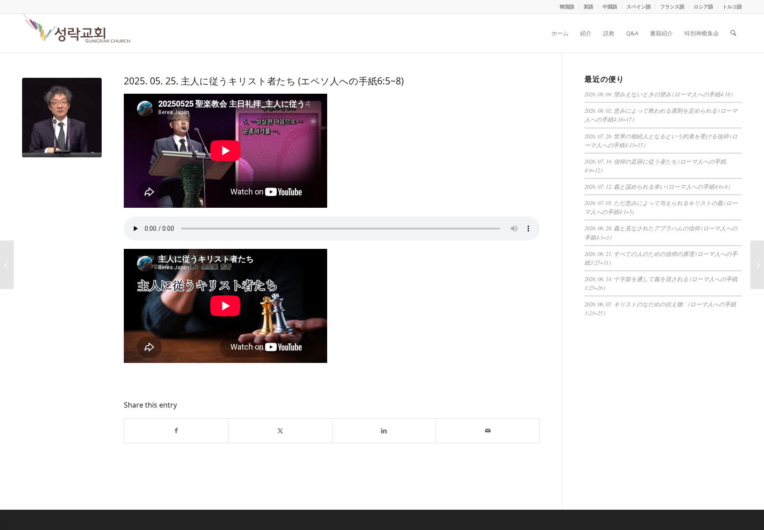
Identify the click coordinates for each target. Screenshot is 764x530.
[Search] (733, 33)
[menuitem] (567, 6)
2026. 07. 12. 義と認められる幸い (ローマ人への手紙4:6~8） (658, 186)
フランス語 (672, 6)
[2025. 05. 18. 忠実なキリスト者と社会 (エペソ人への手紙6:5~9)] (7, 264)
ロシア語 (703, 6)
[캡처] (62, 117)
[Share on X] (280, 431)
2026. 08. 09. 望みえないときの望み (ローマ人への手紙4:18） (660, 94)
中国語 (610, 6)
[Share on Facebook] (176, 431)
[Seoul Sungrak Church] (78, 33)
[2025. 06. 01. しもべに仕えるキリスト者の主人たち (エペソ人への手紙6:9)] (757, 264)
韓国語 (567, 6)
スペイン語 (638, 6)
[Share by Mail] (487, 431)
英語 (588, 6)
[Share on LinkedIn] (384, 431)
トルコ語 (732, 6)
